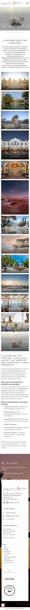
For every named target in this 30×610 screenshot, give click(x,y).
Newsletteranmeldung (13, 473)
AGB (5, 548)
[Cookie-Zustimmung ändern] (3, 605)
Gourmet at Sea (8, 562)
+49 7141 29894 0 (9, 519)
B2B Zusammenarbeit (10, 557)
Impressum (7, 551)
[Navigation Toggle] (27, 3)
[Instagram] (7, 502)
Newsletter (7, 559)
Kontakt (6, 549)
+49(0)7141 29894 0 (10, 513)
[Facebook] (4, 502)
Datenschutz (7, 553)
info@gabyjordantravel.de (12, 516)
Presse (6, 555)
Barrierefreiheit (8, 561)
